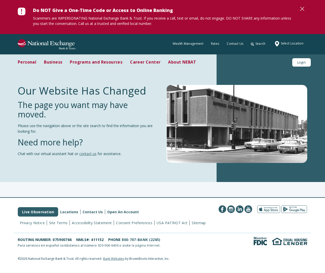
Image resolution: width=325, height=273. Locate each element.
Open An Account (123, 211)
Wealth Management (188, 43)
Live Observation (38, 211)
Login (301, 62)
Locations (69, 211)
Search (260, 43)
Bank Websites (113, 258)
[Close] (302, 9)
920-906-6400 (108, 245)
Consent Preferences (134, 222)
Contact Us (235, 43)
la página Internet (146, 245)
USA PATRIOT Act (172, 222)
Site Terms (58, 222)
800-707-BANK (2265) (141, 239)
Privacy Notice (32, 222)
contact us (87, 153)
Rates (215, 43)
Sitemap (199, 222)
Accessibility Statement (92, 222)
